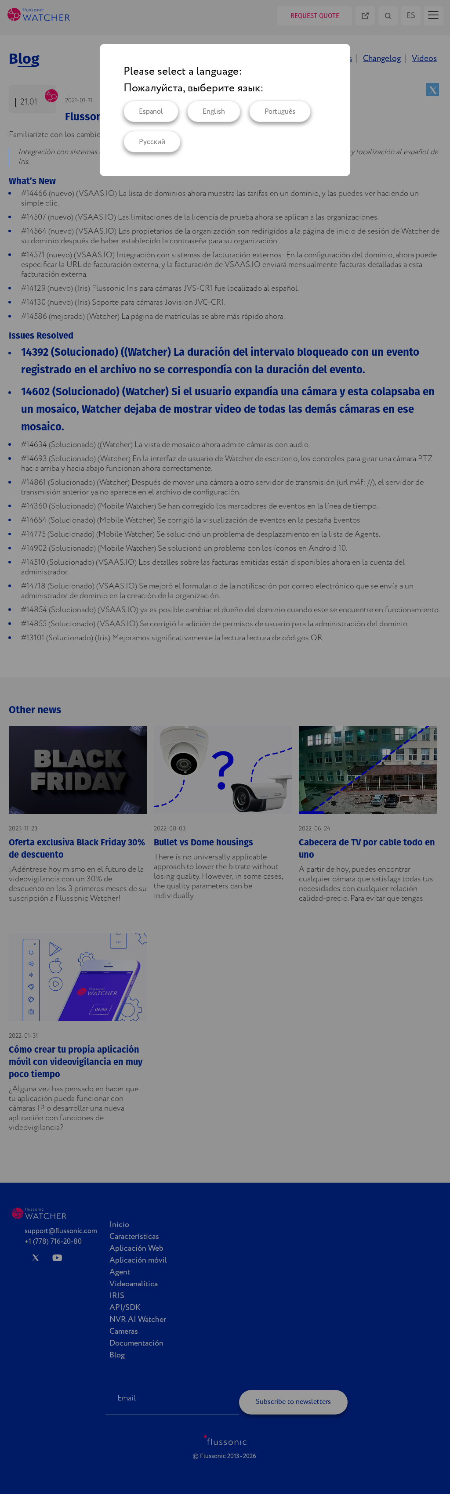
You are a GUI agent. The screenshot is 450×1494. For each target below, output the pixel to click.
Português (280, 112)
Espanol (151, 112)
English (214, 112)
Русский (152, 142)
